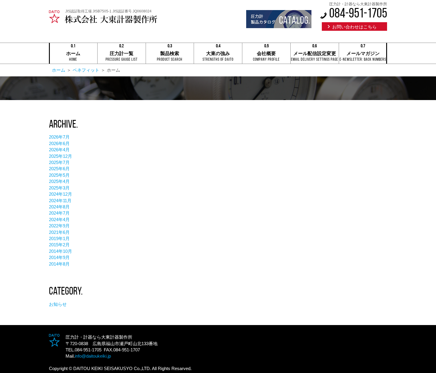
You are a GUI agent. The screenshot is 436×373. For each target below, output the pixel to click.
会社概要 (266, 54)
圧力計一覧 (122, 54)
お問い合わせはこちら (354, 26)
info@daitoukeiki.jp (93, 355)
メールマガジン (363, 54)
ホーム (73, 54)
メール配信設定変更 (314, 54)
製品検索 (169, 54)
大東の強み (218, 54)
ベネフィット (86, 70)
